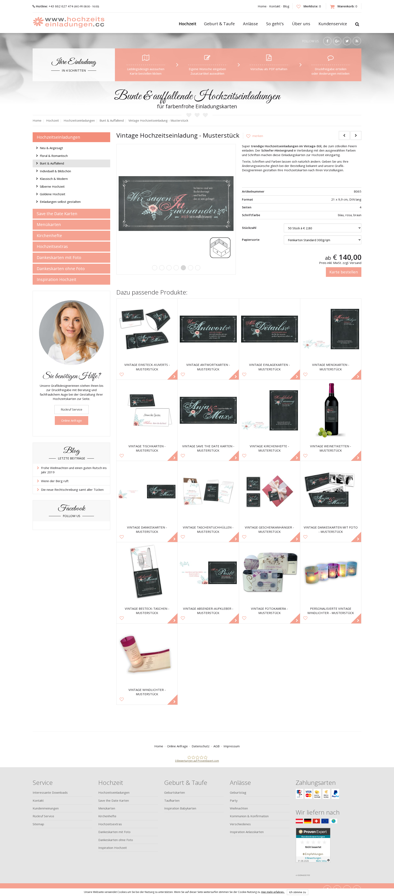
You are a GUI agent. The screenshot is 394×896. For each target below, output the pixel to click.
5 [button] (183, 267)
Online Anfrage (71, 420)
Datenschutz (201, 746)
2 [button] (161, 267)
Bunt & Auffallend (52, 163)
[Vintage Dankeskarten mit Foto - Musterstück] (330, 491)
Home (262, 6)
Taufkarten (172, 800)
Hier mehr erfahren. (273, 892)
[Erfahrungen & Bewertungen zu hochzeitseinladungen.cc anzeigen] (313, 850)
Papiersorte (251, 239)
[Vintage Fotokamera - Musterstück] (269, 572)
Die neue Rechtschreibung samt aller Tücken (72, 489)
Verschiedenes (240, 824)
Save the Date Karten (57, 213)
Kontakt (274, 6)
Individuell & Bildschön (55, 171)
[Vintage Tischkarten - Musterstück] (147, 410)
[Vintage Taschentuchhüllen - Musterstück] (208, 491)
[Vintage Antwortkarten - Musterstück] (208, 329)
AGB (216, 746)
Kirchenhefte (49, 235)
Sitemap (38, 824)
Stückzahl (249, 228)
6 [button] (190, 267)
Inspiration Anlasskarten (247, 832)
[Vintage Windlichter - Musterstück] (147, 654)
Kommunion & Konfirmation (249, 816)
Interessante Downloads (50, 792)
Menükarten (49, 224)
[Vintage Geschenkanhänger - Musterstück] (269, 491)
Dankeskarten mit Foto (59, 257)
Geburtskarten (174, 792)
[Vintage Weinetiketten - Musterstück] (330, 410)
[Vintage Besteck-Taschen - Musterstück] (147, 572)
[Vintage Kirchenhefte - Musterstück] (269, 410)
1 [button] (154, 267)
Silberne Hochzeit (52, 186)
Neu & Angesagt (51, 148)
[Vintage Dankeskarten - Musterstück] (147, 491)
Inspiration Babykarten (180, 808)
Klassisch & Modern (54, 179)
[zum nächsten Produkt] (355, 135)
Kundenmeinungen (46, 808)
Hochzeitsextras (52, 246)
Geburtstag (238, 792)
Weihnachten (239, 808)
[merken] (253, 136)
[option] (176, 203)
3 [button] (169, 267)
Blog (286, 6)
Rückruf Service (71, 409)
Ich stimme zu (297, 892)
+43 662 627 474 (55, 6)
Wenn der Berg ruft (55, 481)
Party (234, 800)
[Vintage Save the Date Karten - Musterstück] (208, 410)
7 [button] (197, 267)
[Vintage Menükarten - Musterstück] (330, 329)
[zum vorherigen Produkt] (344, 135)
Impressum (231, 746)
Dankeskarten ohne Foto (61, 268)
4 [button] (176, 267)
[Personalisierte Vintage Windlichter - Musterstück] (330, 572)
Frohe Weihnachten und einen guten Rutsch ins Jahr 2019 (74, 470)
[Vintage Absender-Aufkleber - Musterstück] (208, 572)
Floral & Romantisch (54, 156)
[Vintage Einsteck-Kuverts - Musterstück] (147, 329)
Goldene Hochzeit (52, 194)
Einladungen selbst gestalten (60, 202)
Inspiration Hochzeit (56, 279)
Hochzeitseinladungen (58, 137)
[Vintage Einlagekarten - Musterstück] (269, 329)
